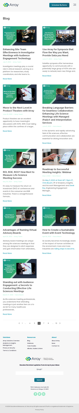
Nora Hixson (57, 126)
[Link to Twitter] (39, 394)
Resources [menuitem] (31, 337)
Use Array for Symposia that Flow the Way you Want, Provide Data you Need (57, 52)
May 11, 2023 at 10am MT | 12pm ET (59, 180)
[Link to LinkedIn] (43, 394)
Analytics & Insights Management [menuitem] (9, 344)
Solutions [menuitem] (6, 337)
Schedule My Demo (59, 5)
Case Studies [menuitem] (31, 346)
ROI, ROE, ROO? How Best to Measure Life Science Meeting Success (18, 175)
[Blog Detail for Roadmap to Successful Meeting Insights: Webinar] (59, 157)
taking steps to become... (64, 249)
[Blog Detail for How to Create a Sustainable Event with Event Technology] (59, 216)
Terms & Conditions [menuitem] (9, 350)
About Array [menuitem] (56, 341)
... (25, 323)
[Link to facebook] (35, 394)
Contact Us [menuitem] (55, 346)
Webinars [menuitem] (30, 343)
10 (56, 323)
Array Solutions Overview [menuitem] (11, 341)
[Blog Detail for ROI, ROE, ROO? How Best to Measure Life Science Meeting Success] (20, 158)
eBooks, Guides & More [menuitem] (34, 348)
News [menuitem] (53, 343)
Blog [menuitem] (28, 341)
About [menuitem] (54, 337)
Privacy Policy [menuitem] (39, 410)
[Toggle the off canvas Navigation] (74, 5)
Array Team (17, 62)
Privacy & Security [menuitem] (9, 348)
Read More (7, 79)
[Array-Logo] (11, 5)
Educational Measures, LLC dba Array (21, 406)
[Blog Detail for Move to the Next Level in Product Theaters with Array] (20, 94)
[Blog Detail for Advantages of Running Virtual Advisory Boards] (20, 216)
